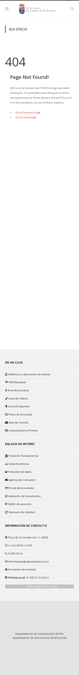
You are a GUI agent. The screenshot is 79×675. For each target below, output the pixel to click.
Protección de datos (19, 472)
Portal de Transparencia (23, 456)
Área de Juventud (18, 390)
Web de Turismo (18, 422)
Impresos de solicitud (21, 512)
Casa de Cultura (18, 398)
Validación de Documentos (24, 496)
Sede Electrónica (18, 464)
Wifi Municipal (17, 382)
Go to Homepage (25, 117)
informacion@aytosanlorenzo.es (28, 561)
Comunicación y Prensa (22, 430)
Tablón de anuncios (19, 504)
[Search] (72, 8)
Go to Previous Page (28, 112)
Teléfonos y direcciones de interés (28, 374)
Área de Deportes (18, 406)
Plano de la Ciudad (20, 414)
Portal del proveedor (21, 488)
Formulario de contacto (22, 569)
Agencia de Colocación (22, 480)
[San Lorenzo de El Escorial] (39, 8)
